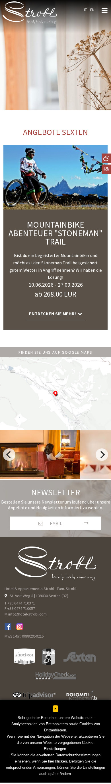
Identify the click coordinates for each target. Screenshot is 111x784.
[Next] (102, 454)
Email (55, 523)
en (92, 9)
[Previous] (9, 454)
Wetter (106, 158)
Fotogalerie (106, 169)
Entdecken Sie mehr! (53, 313)
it (85, 9)
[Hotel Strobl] (19, 627)
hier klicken (57, 761)
